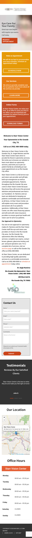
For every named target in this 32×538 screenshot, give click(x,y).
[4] (22, 49)
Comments (6, 332)
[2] (14, 49)
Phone (5, 324)
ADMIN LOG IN (8, 533)
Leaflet (12, 454)
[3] (18, 49)
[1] (9, 49)
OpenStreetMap (20, 454)
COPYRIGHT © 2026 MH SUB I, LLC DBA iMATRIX (14, 529)
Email (5, 316)
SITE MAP (18, 533)
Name (5, 308)
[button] (16, 433)
